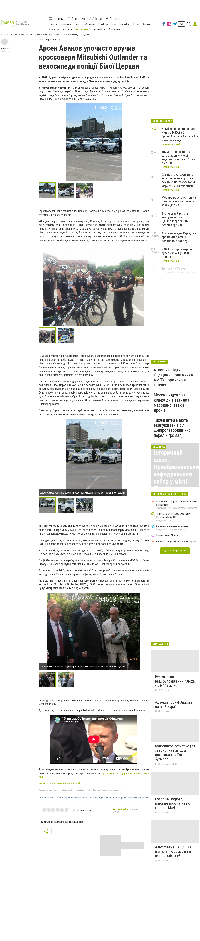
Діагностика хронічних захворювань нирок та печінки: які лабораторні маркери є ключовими (178, 180)
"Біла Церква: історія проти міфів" (114, 24)
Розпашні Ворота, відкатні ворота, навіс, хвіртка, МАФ (173, 803)
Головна (53, 24)
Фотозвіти (90, 24)
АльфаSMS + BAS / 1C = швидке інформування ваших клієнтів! (173, 851)
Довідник (78, 18)
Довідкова (54, 29)
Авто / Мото (99, 29)
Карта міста (148, 24)
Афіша (97, 18)
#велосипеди (96, 797)
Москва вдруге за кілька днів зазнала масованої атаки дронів (179, 201)
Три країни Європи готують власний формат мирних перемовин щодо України (179, 274)
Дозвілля (116, 18)
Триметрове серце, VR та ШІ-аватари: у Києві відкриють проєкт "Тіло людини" (179, 157)
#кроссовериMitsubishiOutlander (71, 797)
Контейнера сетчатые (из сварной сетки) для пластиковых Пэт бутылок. (175, 752)
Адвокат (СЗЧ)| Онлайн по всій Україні (173, 704)
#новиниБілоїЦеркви (138, 797)
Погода (136, 24)
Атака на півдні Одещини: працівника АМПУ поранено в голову (179, 237)
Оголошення (114, 29)
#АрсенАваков (46, 797)
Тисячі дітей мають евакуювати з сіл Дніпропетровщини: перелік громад (175, 219)
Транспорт (67, 29)
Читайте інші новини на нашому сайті (60, 783)
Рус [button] (181, 23)
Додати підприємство (175, 550)
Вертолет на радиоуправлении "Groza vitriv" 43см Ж (175, 681)
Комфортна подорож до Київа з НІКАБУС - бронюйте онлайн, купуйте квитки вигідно (180, 134)
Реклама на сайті (83, 29)
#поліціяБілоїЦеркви (115, 797)
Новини (58, 18)
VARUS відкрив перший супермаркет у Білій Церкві (178, 253)
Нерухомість (65, 24)
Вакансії (78, 24)
